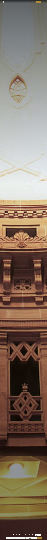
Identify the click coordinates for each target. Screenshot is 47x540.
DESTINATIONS (7, 1)
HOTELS (11, 1)
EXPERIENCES (15, 1)
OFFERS (18, 1)
